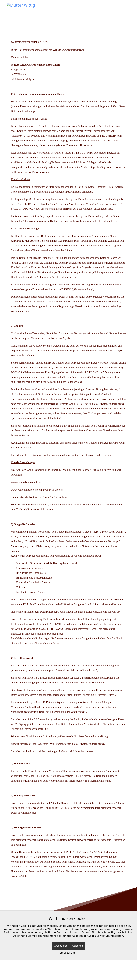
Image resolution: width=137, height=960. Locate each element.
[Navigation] (128, 8)
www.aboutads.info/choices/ (26, 482)
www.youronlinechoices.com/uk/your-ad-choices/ (37, 489)
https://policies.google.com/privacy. (102, 611)
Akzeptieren (61, 945)
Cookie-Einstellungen (23, 462)
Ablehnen (77, 945)
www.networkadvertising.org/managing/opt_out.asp (39, 497)
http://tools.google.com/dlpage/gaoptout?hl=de (35, 643)
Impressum (67, 952)
